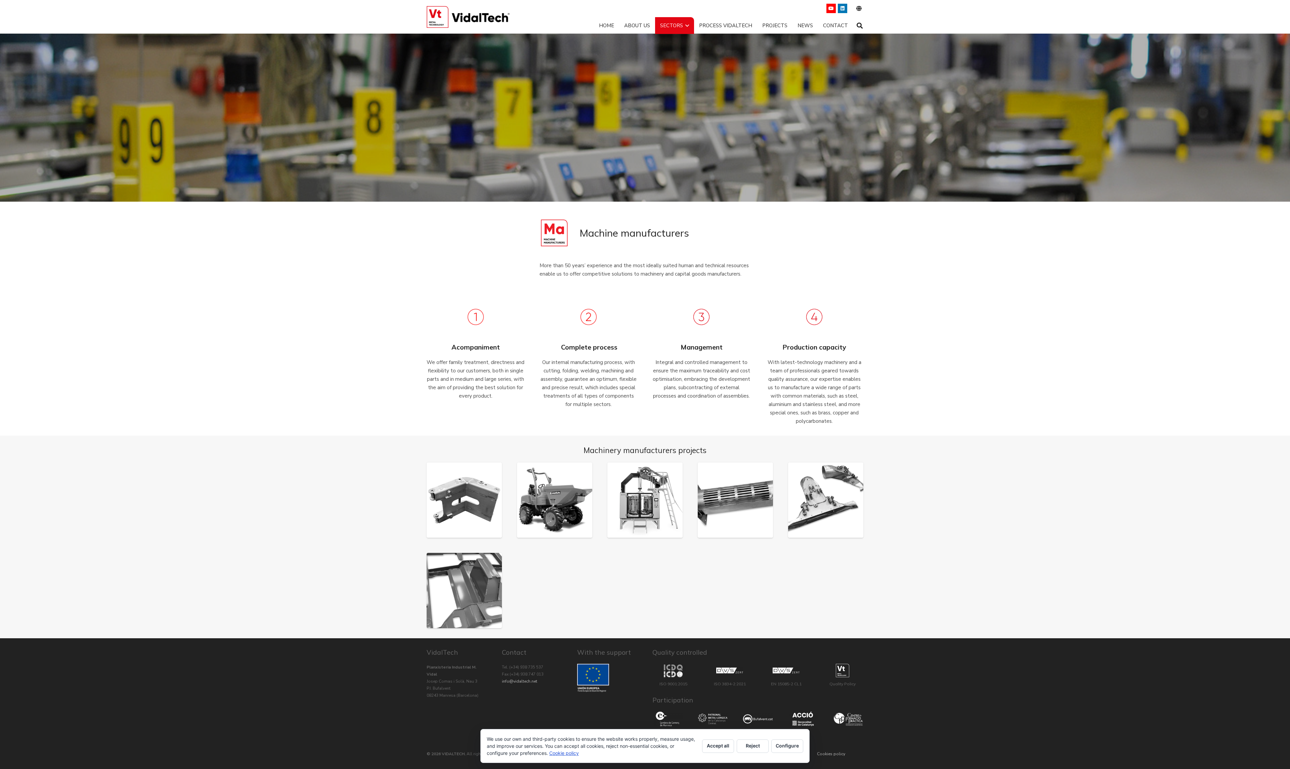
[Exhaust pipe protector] (735, 500)
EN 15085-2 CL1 (786, 683)
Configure (787, 745)
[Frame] (464, 590)
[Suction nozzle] (825, 500)
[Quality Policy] (842, 670)
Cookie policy (564, 753)
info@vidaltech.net (519, 681)
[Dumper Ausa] (554, 500)
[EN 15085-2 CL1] (786, 670)
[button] (858, 8)
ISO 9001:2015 (673, 683)
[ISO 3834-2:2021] (729, 670)
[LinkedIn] (842, 8)
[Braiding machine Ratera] (645, 500)
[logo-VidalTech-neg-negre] (468, 17)
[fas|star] (667, 719)
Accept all (718, 745)
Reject (753, 745)
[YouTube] (831, 8)
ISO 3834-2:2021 (730, 683)
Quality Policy (842, 683)
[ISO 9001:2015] (673, 670)
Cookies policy (831, 754)
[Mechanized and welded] (464, 500)
